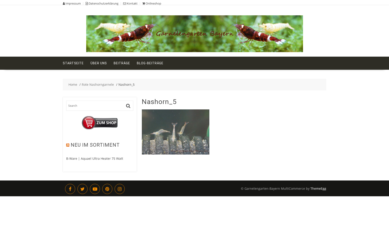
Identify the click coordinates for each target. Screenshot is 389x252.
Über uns (98, 63)
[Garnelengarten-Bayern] (194, 51)
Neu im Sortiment (95, 145)
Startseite (73, 63)
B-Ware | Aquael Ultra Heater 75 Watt (94, 158)
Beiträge (122, 63)
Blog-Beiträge (150, 63)
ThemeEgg (318, 188)
